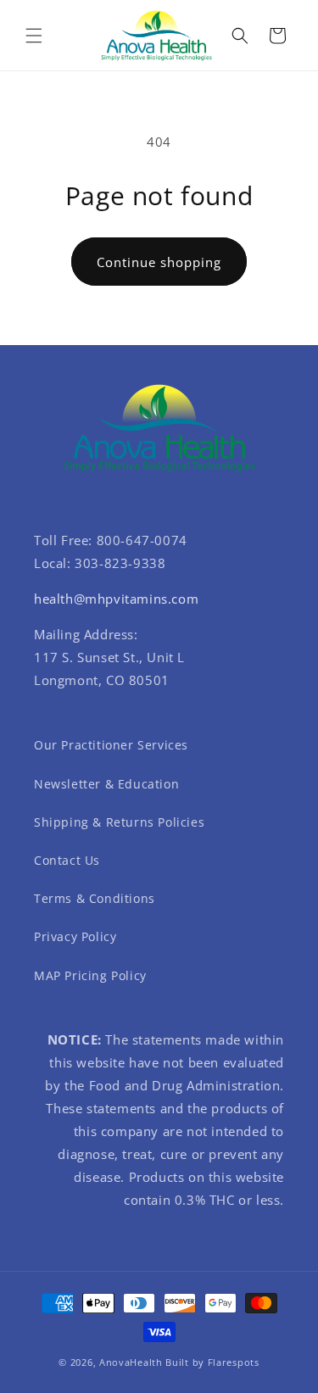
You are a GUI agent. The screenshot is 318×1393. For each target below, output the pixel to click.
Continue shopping (159, 262)
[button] (34, 35)
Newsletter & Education (106, 784)
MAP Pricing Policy (90, 975)
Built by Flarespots (212, 1362)
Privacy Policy (75, 936)
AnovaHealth (131, 1362)
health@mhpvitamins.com (116, 598)
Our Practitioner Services (111, 745)
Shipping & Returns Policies (119, 822)
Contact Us (67, 860)
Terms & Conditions (94, 898)
